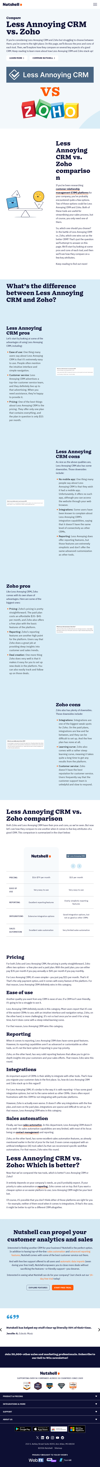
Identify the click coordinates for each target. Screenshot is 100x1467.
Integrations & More (14, 1404)
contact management (27, 1132)
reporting (42, 1186)
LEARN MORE (15, 58)
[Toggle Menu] (95, 4)
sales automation (32, 1125)
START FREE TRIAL (62, 1287)
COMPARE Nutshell (43, 58)
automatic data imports (72, 1261)
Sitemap (58, 1448)
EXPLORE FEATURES (38, 1287)
